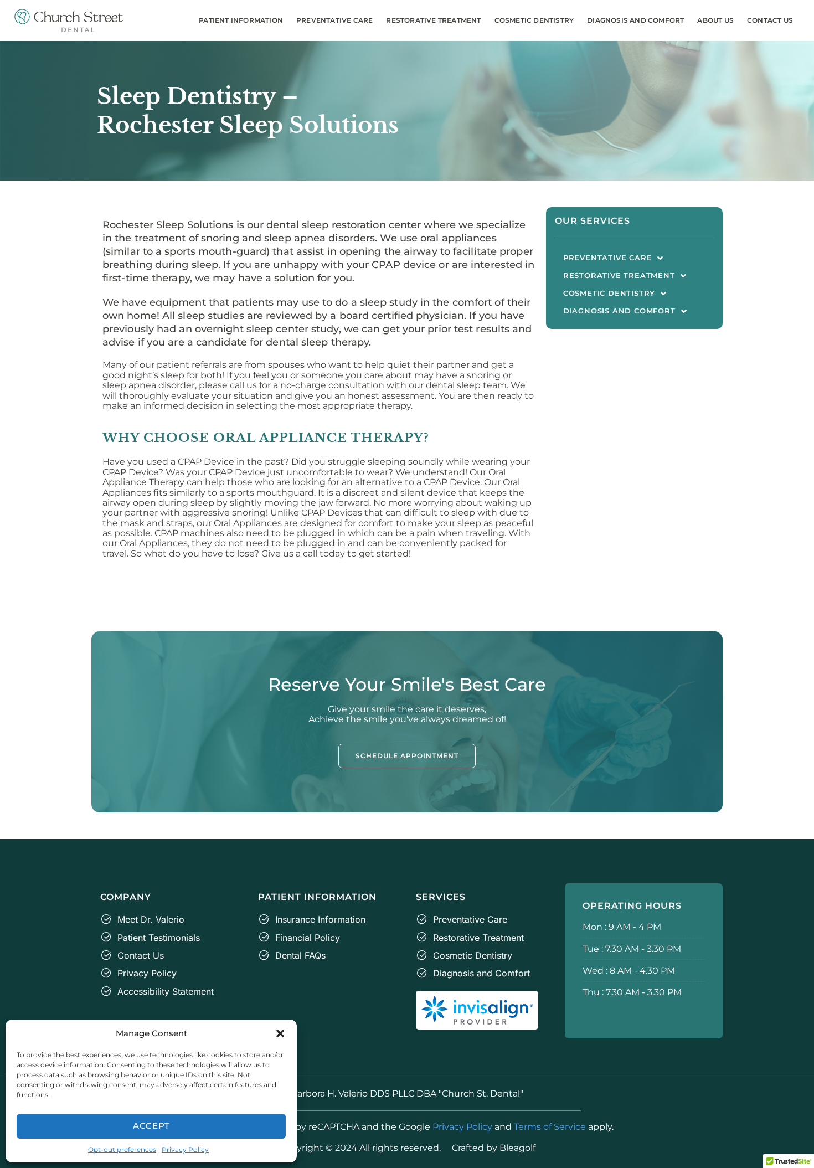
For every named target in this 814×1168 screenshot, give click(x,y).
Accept (151, 1125)
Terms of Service (550, 1126)
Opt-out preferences (122, 1149)
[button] (280, 1033)
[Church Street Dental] (68, 20)
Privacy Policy (185, 1149)
